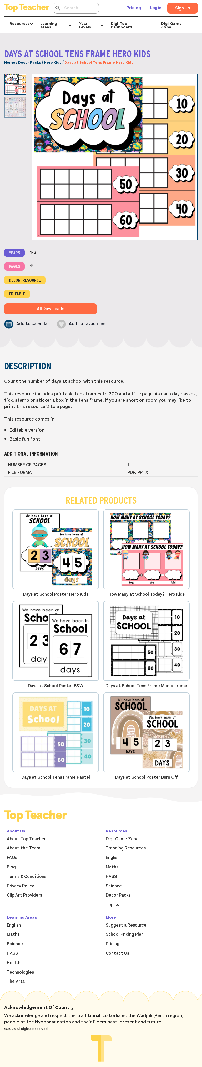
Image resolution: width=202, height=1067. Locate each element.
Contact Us (117, 953)
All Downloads (50, 309)
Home (9, 62)
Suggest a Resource (126, 925)
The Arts (16, 981)
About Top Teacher (26, 839)
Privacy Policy (20, 886)
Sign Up (182, 8)
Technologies (20, 972)
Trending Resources (126, 848)
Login (155, 8)
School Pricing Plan (125, 934)
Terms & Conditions (26, 876)
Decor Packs (29, 62)
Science (114, 886)
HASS (111, 876)
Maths (112, 867)
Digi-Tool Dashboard (121, 25)
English (113, 858)
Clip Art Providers (24, 895)
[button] (26, 324)
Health (14, 963)
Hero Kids (53, 62)
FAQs (12, 858)
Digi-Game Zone (171, 25)
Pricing (133, 8)
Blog (11, 867)
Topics (112, 905)
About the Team (23, 848)
